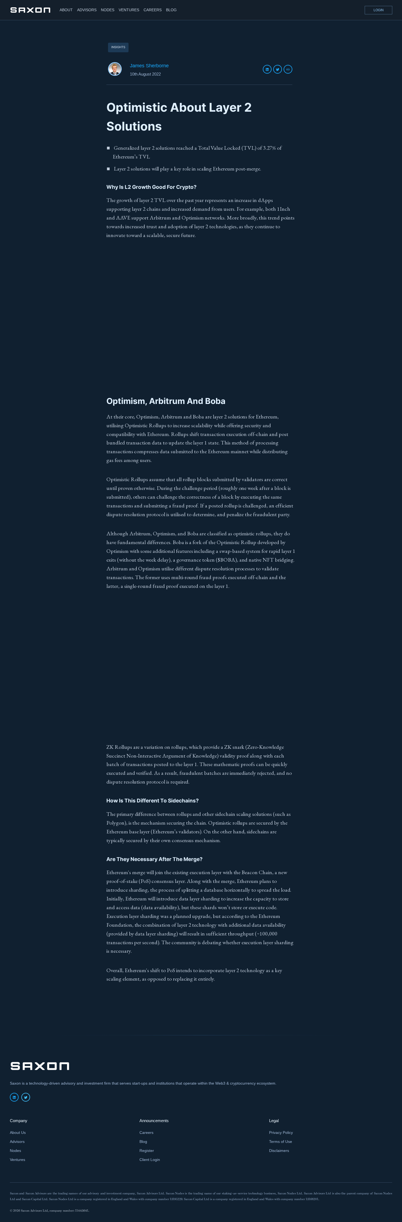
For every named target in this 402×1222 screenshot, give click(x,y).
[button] (378, 10)
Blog (143, 1141)
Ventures (17, 1159)
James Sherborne (149, 65)
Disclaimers (279, 1150)
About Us (18, 1132)
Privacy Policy (281, 1132)
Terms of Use (280, 1141)
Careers (146, 1132)
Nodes (15, 1150)
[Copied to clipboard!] (288, 69)
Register (146, 1150)
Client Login (149, 1159)
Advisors (17, 1141)
